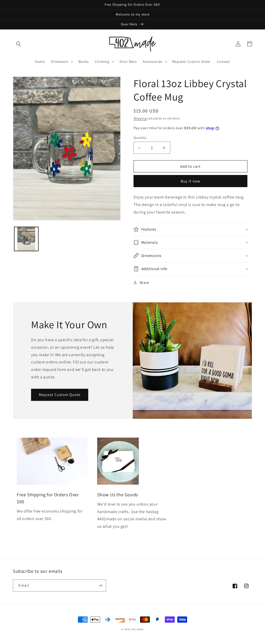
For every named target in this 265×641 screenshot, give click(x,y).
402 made (137, 629)
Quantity (140, 137)
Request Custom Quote (59, 394)
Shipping (140, 118)
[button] (18, 44)
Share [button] (144, 282)
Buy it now (190, 181)
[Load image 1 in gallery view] (26, 239)
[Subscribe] (100, 585)
